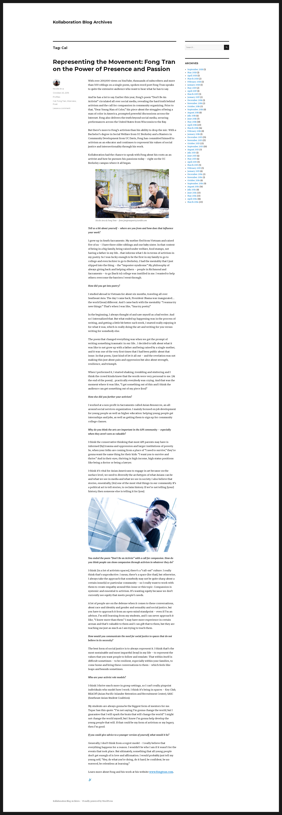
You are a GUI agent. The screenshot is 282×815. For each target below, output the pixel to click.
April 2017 (192, 91)
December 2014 (194, 174)
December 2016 (194, 100)
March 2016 (192, 128)
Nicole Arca (58, 88)
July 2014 (191, 189)
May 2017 (191, 88)
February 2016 (194, 131)
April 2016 (192, 125)
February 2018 (194, 82)
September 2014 (195, 183)
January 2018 (193, 85)
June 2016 (192, 119)
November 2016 (194, 103)
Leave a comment (61, 108)
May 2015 (191, 159)
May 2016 (191, 122)
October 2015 (193, 143)
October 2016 (193, 106)
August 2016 (193, 112)
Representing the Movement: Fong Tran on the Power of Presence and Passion (114, 65)
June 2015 (192, 156)
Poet (55, 104)
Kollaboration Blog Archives (82, 22)
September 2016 (195, 109)
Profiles (56, 97)
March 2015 (192, 165)
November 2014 (194, 177)
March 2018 (192, 79)
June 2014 (192, 193)
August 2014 (193, 186)
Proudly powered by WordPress (97, 801)
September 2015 (195, 146)
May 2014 (192, 196)
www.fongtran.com (161, 771)
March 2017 (192, 94)
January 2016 (193, 134)
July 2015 (191, 152)
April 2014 (192, 199)
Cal (54, 101)
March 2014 (192, 202)
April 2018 (192, 75)
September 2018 (195, 69)
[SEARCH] (226, 47)
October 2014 (193, 180)
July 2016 (191, 115)
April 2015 (192, 162)
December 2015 (194, 137)
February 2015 (194, 168)
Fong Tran (61, 101)
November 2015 (194, 140)
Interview (71, 101)
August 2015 (193, 149)
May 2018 (192, 72)
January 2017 (193, 97)
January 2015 (193, 171)
